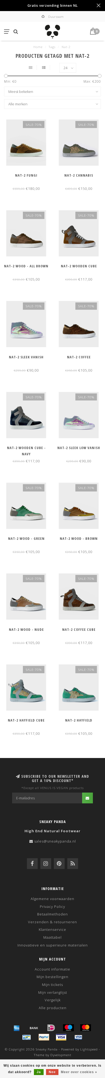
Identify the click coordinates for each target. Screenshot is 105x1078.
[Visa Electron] (78, 1037)
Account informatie (52, 969)
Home (38, 47)
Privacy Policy (52, 906)
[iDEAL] (51, 1028)
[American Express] (16, 1028)
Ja (39, 1072)
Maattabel (52, 937)
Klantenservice (52, 929)
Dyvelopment (60, 1055)
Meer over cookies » (79, 1072)
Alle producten (52, 1007)
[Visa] (61, 1037)
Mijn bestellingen (52, 976)
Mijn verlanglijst (52, 992)
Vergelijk (53, 1000)
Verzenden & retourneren (52, 921)
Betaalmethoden (52, 914)
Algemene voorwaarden (52, 898)
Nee (52, 1072)
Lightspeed (89, 1049)
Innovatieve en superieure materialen (53, 945)
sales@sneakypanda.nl (55, 841)
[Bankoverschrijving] (34, 1028)
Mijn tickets (52, 984)
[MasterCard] (85, 1028)
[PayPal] (44, 1037)
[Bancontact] (26, 1037)
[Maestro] (68, 1028)
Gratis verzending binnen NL (52, 5)
